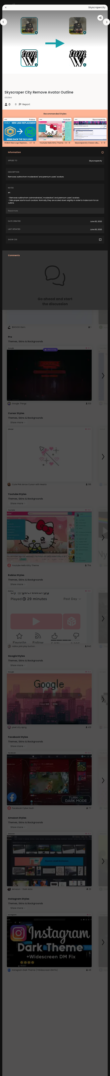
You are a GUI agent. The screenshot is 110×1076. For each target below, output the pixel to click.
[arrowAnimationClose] (3, 22)
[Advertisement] (11, 538)
